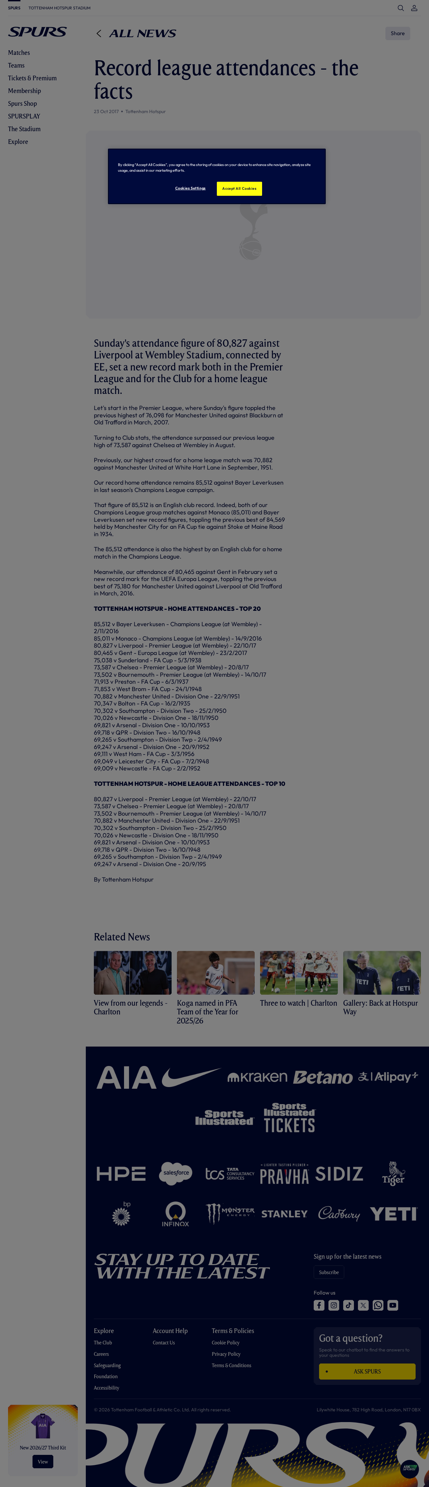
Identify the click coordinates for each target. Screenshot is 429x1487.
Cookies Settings (190, 188)
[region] (217, 176)
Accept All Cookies (239, 188)
